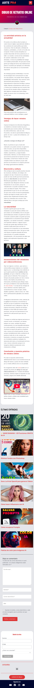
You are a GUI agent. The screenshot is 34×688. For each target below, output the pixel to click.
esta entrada (9, 285)
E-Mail (4, 644)
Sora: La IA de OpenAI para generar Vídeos (17, 481)
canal (19, 367)
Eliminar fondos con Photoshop (12, 458)
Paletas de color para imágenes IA (13, 550)
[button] (17, 668)
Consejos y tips (12, 28)
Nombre (4, 638)
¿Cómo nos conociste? (8, 650)
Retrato (20, 28)
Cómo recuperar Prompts (10, 527)
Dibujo (17, 28)
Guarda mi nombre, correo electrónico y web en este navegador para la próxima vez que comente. (16, 612)
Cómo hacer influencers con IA (12, 504)
